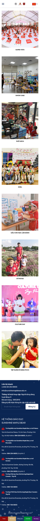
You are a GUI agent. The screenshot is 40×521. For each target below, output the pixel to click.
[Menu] (3, 4)
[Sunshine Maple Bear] (20, 3)
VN (37, 4)
